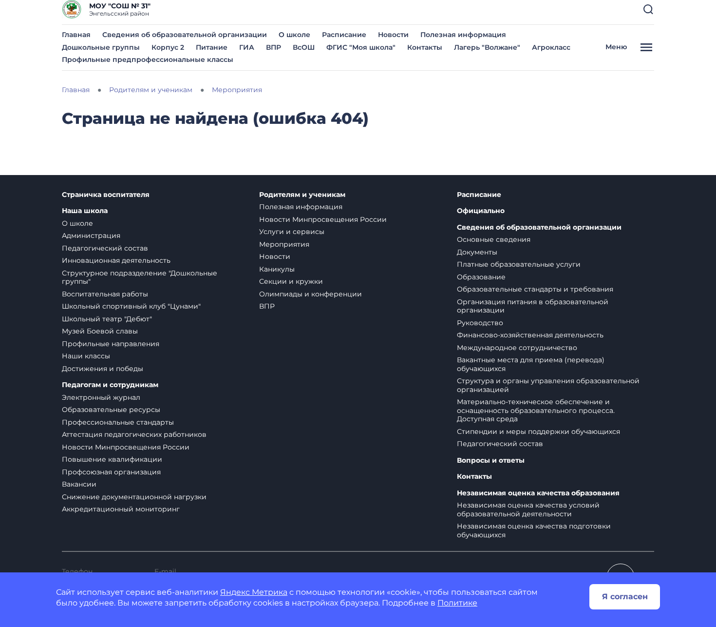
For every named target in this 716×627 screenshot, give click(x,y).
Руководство (480, 322)
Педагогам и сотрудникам (110, 385)
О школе (294, 34)
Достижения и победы (102, 368)
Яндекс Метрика (253, 592)
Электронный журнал (101, 397)
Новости (393, 34)
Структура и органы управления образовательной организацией (548, 385)
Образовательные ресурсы (111, 409)
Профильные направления (110, 343)
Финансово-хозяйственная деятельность (530, 335)
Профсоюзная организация (111, 472)
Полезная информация (463, 34)
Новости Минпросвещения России (125, 447)
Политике (457, 602)
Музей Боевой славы (100, 331)
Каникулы (277, 269)
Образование (481, 277)
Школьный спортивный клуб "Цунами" (131, 306)
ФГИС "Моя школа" (361, 47)
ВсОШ (304, 47)
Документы (477, 252)
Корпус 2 (167, 47)
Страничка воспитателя (106, 195)
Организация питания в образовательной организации (532, 306)
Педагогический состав (105, 248)
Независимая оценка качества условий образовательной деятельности (528, 509)
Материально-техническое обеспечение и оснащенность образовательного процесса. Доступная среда (536, 410)
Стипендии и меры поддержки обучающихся (538, 431)
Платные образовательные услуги (519, 264)
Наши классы (86, 356)
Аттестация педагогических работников (134, 434)
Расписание (344, 34)
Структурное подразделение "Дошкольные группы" (139, 277)
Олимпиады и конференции (310, 294)
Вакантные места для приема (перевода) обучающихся (530, 364)
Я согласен (625, 596)
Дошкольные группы (101, 47)
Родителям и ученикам (302, 195)
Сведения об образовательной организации (184, 34)
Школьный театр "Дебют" (107, 318)
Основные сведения (493, 239)
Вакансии (79, 484)
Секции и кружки (291, 281)
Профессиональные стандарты (118, 422)
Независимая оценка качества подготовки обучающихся (534, 530)
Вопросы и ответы (491, 460)
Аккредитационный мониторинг (121, 509)
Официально (481, 211)
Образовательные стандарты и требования (535, 289)
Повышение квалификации (112, 459)
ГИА (246, 47)
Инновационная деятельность (116, 260)
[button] (648, 9)
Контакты (424, 47)
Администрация (91, 235)
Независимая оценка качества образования (538, 493)
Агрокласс (551, 47)
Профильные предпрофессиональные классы (147, 59)
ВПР (273, 47)
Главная (76, 34)
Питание (211, 47)
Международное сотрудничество (517, 347)
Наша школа (85, 211)
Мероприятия (284, 244)
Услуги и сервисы (291, 231)
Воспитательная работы (105, 294)
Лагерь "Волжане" (487, 47)
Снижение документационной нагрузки (134, 496)
